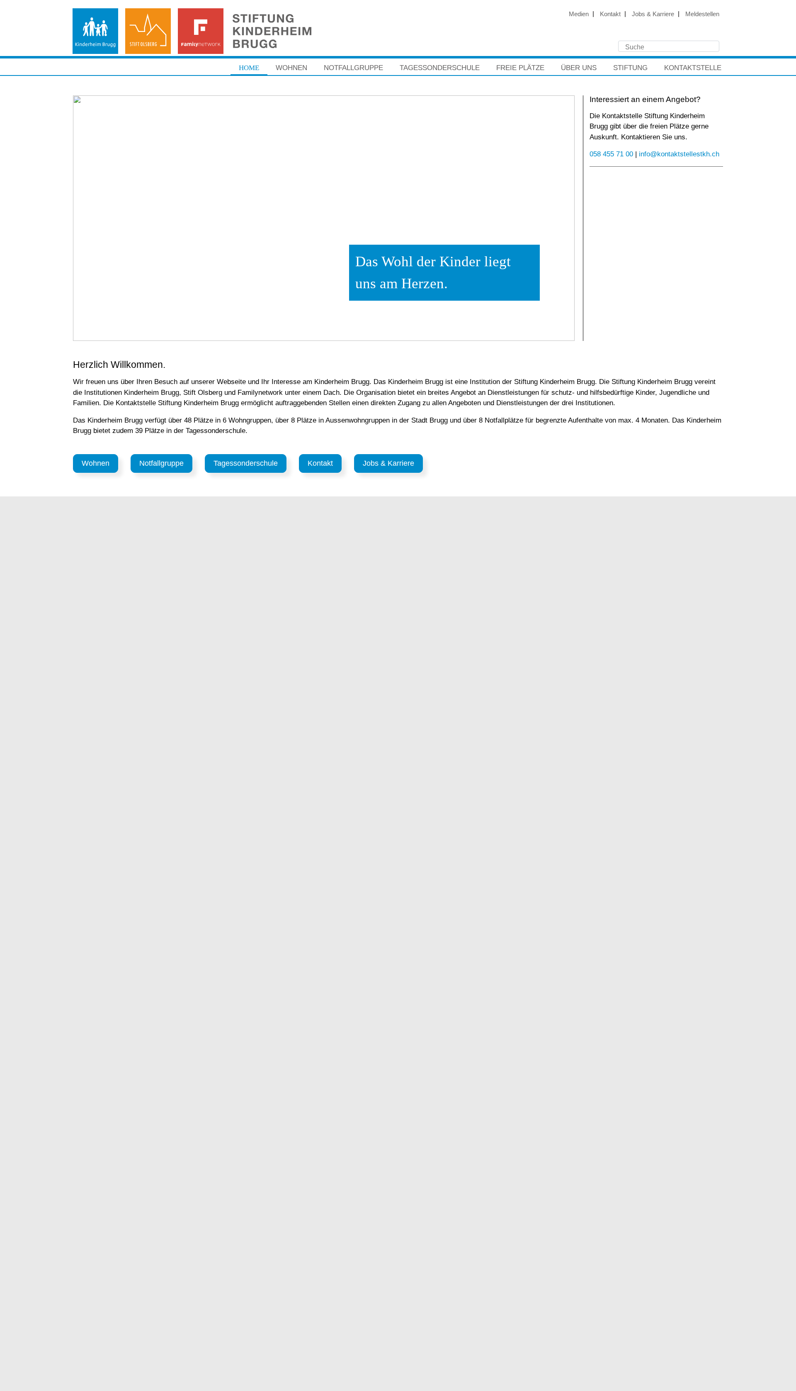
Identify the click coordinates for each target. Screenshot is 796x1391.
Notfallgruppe (353, 68)
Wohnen (291, 68)
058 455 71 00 (611, 154)
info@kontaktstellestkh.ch (679, 154)
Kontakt (610, 13)
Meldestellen (702, 13)
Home (249, 68)
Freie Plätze (520, 68)
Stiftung (630, 68)
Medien (579, 13)
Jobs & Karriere (653, 13)
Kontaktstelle (692, 68)
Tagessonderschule (440, 68)
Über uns (579, 68)
